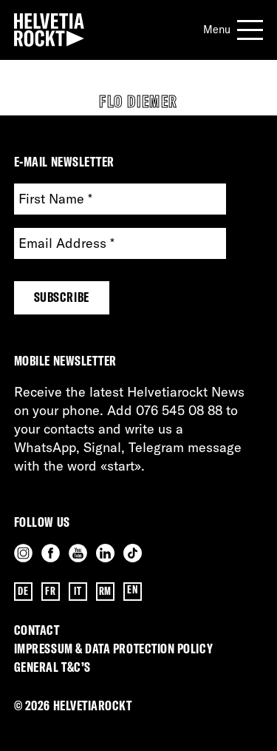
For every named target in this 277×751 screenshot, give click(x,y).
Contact (37, 630)
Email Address (66, 244)
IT (77, 591)
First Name (55, 199)
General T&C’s (52, 667)
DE (23, 591)
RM (105, 591)
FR (50, 591)
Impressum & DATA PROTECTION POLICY (113, 648)
